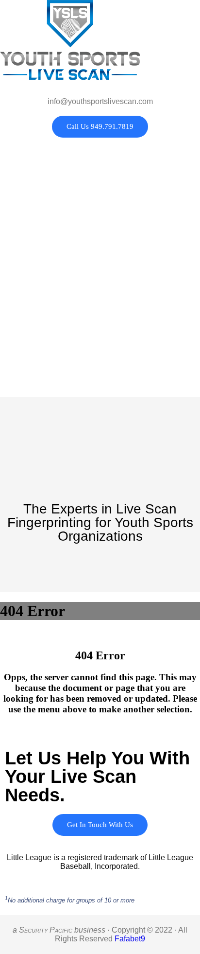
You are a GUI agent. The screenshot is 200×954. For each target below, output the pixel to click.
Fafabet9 (130, 939)
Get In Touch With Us (100, 825)
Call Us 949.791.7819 (100, 126)
